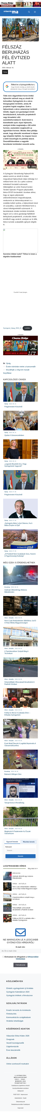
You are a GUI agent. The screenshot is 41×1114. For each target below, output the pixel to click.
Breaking (16, 873)
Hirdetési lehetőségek (14, 1021)
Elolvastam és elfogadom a (21, 958)
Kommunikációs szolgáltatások (18, 1017)
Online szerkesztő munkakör (17, 1064)
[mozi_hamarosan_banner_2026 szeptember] (20, 6)
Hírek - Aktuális (19, 883)
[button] (29, 12)
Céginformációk (12, 1047)
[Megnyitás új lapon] (20, 160)
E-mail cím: (20, 947)
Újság (5, 72)
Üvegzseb (10, 1039)
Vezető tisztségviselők (15, 1043)
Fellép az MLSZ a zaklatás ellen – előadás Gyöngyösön (24, 919)
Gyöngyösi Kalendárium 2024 (17, 992)
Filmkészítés (11, 1014)
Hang (34, 166)
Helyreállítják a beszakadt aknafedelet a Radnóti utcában (23, 909)
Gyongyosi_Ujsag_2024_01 (12, 328)
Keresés (20, 856)
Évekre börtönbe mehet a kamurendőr (21, 367)
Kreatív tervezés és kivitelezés (18, 1010)
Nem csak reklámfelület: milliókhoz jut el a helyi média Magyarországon (25, 887)
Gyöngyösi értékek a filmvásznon (19, 995)
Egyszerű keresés (12, 842)
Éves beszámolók (13, 1050)
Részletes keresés (29, 842)
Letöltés (27, 328)
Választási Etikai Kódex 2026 (17, 1036)
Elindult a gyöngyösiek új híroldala (19, 988)
